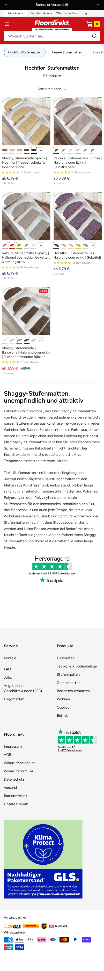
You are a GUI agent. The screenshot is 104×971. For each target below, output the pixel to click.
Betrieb (62, 715)
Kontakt (10, 658)
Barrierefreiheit (16, 796)
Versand (10, 787)
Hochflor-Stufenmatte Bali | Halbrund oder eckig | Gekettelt (77, 255)
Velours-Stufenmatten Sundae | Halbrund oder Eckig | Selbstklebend (77, 162)
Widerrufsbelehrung (20, 763)
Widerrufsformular (18, 771)
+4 (41, 245)
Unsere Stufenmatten (67, 52)
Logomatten (14, 699)
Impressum (13, 746)
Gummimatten (68, 683)
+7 (92, 245)
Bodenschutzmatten (73, 691)
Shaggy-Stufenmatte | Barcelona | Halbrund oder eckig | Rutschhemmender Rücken (26, 352)
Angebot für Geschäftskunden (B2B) (23, 688)
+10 (41, 340)
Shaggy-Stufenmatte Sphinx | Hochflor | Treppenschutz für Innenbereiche (24, 162)
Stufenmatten (68, 674)
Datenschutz (14, 779)
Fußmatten (65, 658)
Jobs (8, 677)
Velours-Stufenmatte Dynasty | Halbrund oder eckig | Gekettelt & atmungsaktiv (26, 257)
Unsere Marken (16, 804)
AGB (7, 755)
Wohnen (63, 699)
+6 (41, 150)
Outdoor (64, 707)
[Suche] (52, 36)
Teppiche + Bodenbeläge (77, 666)
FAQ (7, 669)
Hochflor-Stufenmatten (24, 52)
